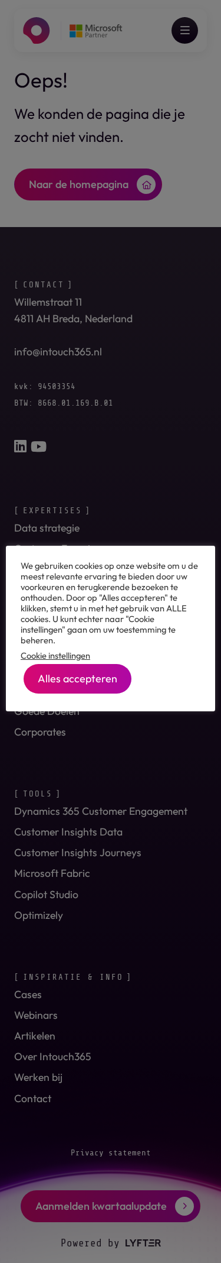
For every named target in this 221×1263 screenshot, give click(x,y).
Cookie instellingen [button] (55, 655)
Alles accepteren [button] (77, 678)
